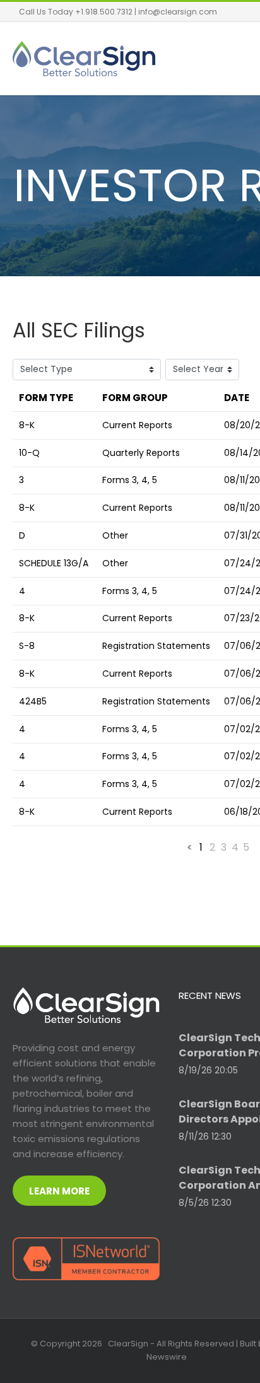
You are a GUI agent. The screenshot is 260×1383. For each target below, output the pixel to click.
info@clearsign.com (177, 11)
